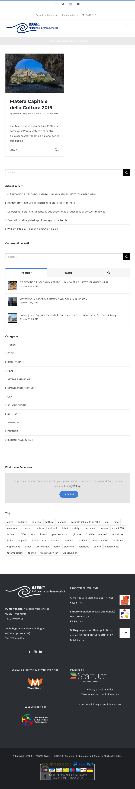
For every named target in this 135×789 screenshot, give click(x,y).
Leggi (12, 149)
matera (55, 540)
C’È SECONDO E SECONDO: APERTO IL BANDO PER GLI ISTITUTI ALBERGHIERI (51, 194)
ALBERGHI (13, 422)
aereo (10, 522)
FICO (23, 534)
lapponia (22, 540)
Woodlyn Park (70, 552)
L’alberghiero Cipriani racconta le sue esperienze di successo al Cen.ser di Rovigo (56, 211)
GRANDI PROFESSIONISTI (22, 388)
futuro (43, 534)
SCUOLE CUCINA (16, 405)
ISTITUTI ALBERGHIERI (20, 439)
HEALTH (54, 113)
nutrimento (119, 540)
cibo (116, 522)
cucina (27, 528)
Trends (11, 344)
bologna (36, 522)
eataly (75, 528)
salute (97, 546)
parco (56, 546)
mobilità (68, 540)
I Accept (68, 494)
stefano (17, 113)
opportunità (13, 546)
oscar (28, 546)
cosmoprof (13, 528)
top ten (32, 552)
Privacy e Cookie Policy (99, 689)
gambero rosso (60, 534)
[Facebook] (29, 652)
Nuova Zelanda (99, 540)
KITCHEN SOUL (16, 362)
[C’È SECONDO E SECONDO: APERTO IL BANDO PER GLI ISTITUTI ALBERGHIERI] (12, 283)
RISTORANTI (14, 413)
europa (104, 528)
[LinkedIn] (40, 652)
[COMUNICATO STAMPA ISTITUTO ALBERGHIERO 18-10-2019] (12, 299)
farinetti (11, 534)
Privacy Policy (72, 486)
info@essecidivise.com (107, 704)
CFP (9, 396)
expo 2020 (118, 528)
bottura (49, 522)
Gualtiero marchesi (96, 534)
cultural (52, 528)
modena (82, 540)
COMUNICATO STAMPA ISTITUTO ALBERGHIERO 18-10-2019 (41, 203)
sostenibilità (112, 546)
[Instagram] (35, 652)
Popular (26, 273)
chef (107, 522)
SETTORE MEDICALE (19, 379)
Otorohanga (42, 546)
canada (62, 522)
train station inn (49, 552)
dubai (65, 528)
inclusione (117, 534)
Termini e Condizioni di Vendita (100, 694)
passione (69, 546)
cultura (40, 528)
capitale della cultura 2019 (85, 522)
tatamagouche (15, 552)
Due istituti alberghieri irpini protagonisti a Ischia (37, 220)
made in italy (39, 540)
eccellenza (89, 528)
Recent (67, 273)
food (33, 534)
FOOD (46, 113)
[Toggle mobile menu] (128, 27)
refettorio (84, 546)
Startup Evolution (113, 756)
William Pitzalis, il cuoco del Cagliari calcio (32, 228)
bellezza (22, 522)
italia (10, 540)
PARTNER (12, 431)
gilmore (77, 534)
